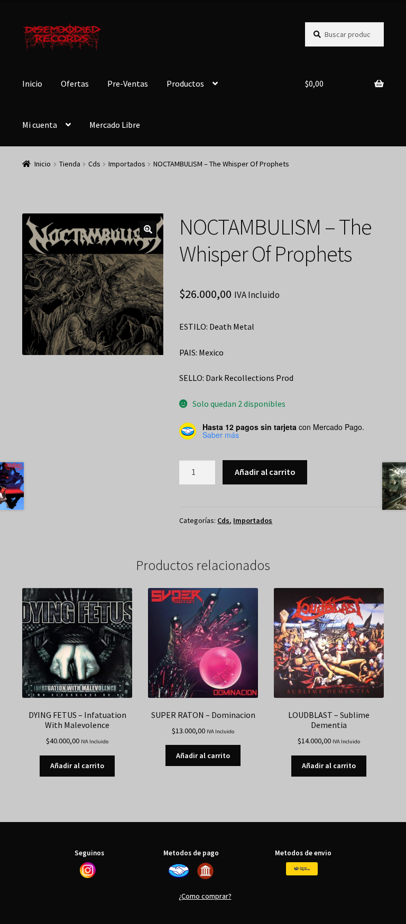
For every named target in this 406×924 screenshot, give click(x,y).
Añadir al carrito (265, 471)
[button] (148, 229)
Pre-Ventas (127, 83)
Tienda (69, 164)
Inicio (32, 83)
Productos (185, 83)
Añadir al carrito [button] (77, 765)
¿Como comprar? (205, 896)
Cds (94, 164)
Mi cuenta (39, 124)
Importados (126, 164)
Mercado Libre (114, 124)
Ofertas (75, 83)
